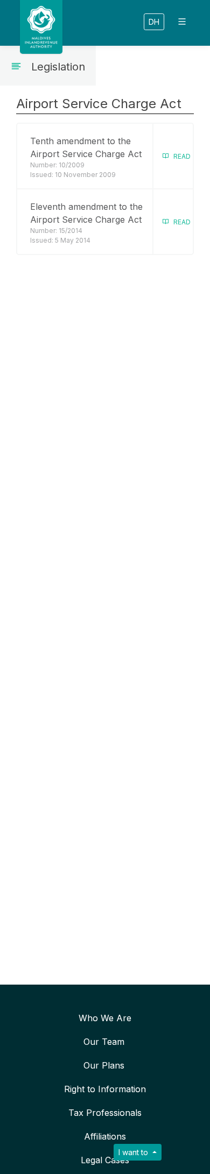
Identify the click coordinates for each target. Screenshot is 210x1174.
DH (154, 21)
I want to (134, 1152)
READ (180, 156)
